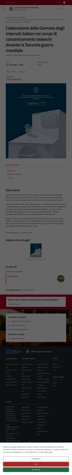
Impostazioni (36, 458)
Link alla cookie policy (45, 452)
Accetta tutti (36, 469)
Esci (36, 464)
